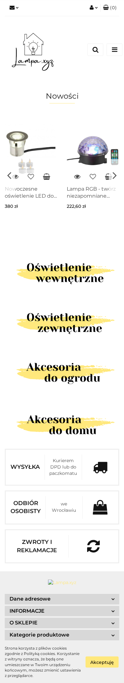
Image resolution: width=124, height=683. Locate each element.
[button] (109, 8)
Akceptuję (102, 662)
